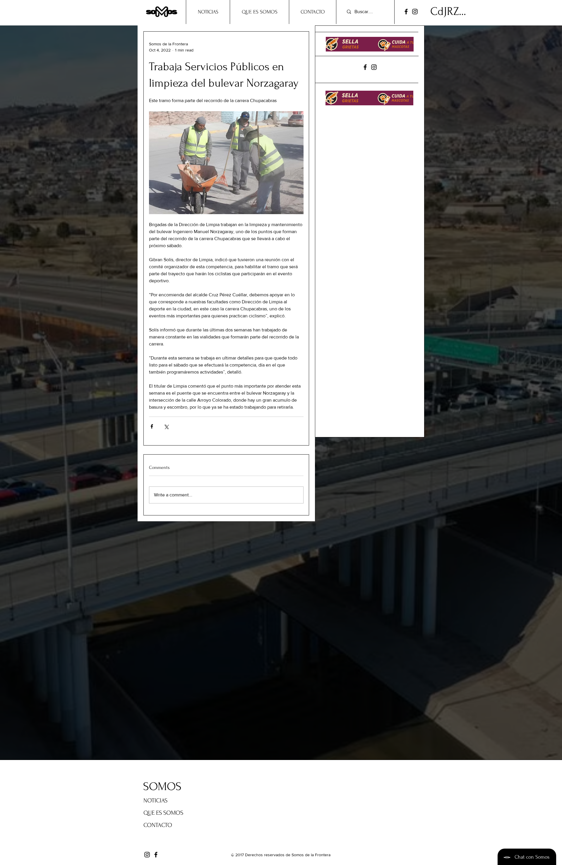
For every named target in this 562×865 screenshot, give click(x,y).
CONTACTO (157, 825)
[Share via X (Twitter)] (166, 426)
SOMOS (162, 786)
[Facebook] (406, 11)
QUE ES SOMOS (163, 812)
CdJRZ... (448, 11)
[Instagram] (415, 11)
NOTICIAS (155, 800)
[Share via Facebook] (152, 426)
